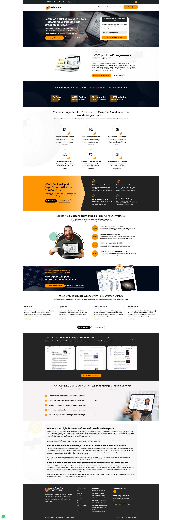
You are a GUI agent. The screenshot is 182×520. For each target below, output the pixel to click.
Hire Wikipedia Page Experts (91, 375)
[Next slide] (135, 339)
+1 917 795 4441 (50, 2)
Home (78, 491)
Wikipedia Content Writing (99, 500)
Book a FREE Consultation (74, 38)
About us (100, 7)
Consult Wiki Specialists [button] (102, 75)
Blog (78, 507)
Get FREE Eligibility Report (114, 37)
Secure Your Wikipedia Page (75, 285)
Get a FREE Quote (64, 201)
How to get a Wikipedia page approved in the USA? (66, 400)
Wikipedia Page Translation (99, 503)
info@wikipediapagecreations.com (70, 2)
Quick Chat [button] (51, 201)
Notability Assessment (98, 491)
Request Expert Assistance (55, 285)
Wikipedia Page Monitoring (99, 505)
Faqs (78, 500)
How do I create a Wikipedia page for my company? (66, 396)
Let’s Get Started (98, 327)
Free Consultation (82, 505)
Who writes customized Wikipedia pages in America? (67, 405)
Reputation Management (99, 493)
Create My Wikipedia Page (54, 38)
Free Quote (80, 498)
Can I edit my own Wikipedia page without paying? (66, 415)
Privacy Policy (119, 518)
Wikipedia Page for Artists (99, 512)
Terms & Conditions (131, 518)
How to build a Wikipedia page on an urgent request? (67, 410)
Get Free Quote (130, 7)
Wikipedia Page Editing (98, 495)
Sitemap (79, 510)
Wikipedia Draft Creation (99, 498)
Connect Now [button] (84, 327)
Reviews (115, 7)
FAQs (120, 7)
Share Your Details (119, 75)
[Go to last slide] (132, 339)
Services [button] (107, 7)
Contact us (80, 503)
